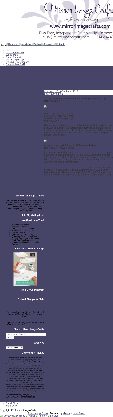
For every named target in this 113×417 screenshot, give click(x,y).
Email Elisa (12, 403)
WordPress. (79, 413)
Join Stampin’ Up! (15, 59)
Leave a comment (53, 94)
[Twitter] (36, 44)
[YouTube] (25, 44)
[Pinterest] (47, 44)
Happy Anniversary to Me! (65, 86)
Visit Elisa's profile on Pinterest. (20, 294)
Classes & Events (15, 52)
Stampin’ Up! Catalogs (17, 62)
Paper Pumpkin (14, 57)
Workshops (12, 55)
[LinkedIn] (59, 44)
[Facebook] (12, 44)
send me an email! (35, 324)
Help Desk (11, 405)
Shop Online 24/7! (15, 64)
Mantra (66, 413)
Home (9, 50)
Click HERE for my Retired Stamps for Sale (25, 305)
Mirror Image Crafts (38, 413)
